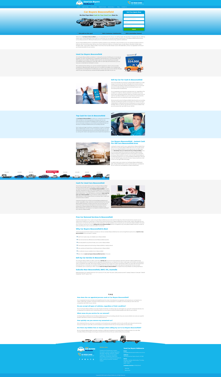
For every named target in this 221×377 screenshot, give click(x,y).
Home (78, 6)
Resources (127, 370)
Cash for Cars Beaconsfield (117, 95)
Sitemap (127, 368)
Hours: (125, 358)
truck (77, 204)
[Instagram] (90, 359)
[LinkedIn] (88, 359)
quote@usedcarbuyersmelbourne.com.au (134, 352)
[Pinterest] (85, 359)
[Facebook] (79, 359)
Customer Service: (129, 365)
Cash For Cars (85, 6)
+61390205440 (137, 365)
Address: (126, 354)
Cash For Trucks (102, 6)
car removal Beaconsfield (97, 200)
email (131, 163)
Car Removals (94, 6)
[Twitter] (82, 359)
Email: (125, 351)
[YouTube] (93, 359)
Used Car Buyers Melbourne (134, 348)
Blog (118, 6)
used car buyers (95, 219)
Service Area (111, 6)
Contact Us (124, 6)
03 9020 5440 (136, 3)
